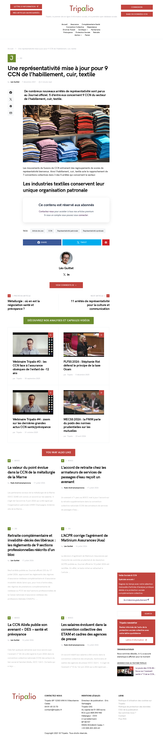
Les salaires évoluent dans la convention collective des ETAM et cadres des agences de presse (84, 631)
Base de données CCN (136, 14)
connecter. (84, 215)
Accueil (10, 49)
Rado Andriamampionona (21, 483)
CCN (50, 231)
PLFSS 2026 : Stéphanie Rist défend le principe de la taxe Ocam (82, 365)
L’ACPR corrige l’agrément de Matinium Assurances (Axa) (84, 538)
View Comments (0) (65, 285)
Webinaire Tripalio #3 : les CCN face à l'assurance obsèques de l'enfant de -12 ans (31, 367)
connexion (136, 7)
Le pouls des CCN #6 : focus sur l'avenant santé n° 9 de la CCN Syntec (145, 671)
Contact (122, 716)
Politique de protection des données (134, 707)
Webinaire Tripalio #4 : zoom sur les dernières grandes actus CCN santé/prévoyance (32, 423)
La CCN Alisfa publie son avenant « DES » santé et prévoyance (27, 629)
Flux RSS (122, 719)
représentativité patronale (67, 231)
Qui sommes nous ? (127, 713)
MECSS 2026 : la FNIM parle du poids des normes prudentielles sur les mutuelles (82, 425)
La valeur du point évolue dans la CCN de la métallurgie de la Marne (31, 472)
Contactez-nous (46, 211)
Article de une (37, 231)
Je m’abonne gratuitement (135, 600)
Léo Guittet (15, 82)
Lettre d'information (25, 6)
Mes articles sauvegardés (26, 13)
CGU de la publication (128, 710)
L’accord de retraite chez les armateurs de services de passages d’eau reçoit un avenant (83, 474)
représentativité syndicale (93, 231)
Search (148, 614)
